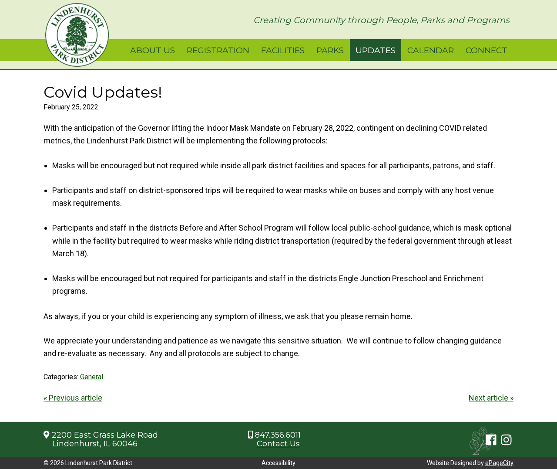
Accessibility (278, 462)
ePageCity (499, 462)
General (91, 377)
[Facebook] (491, 441)
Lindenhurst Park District (77, 35)
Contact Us (278, 444)
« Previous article (73, 397)
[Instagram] (506, 441)
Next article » (491, 397)
